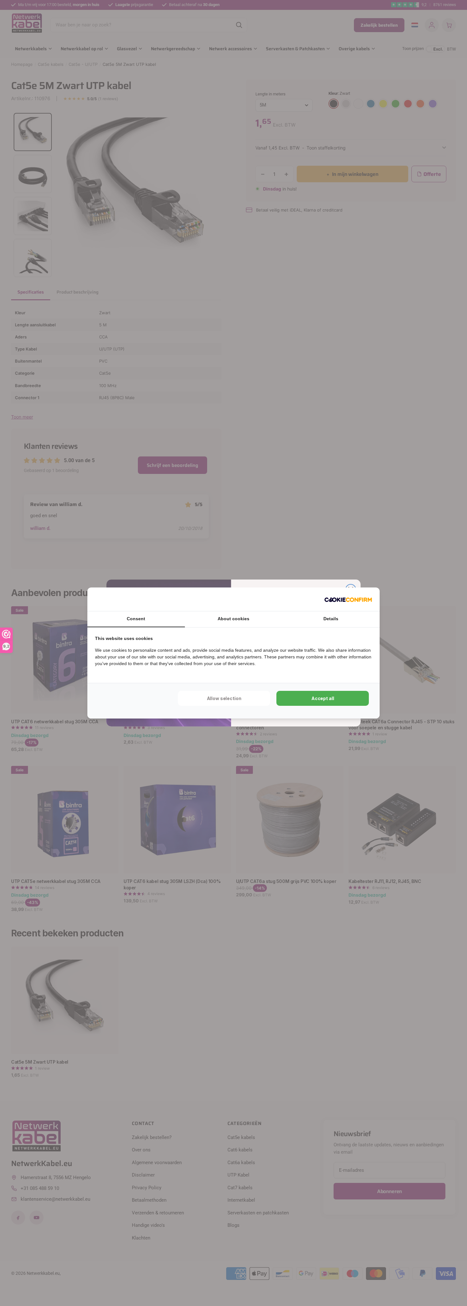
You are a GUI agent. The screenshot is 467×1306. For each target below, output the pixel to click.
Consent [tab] (136, 618)
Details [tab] (330, 618)
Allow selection (224, 698)
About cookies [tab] (233, 618)
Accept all (322, 698)
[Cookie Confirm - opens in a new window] (348, 599)
